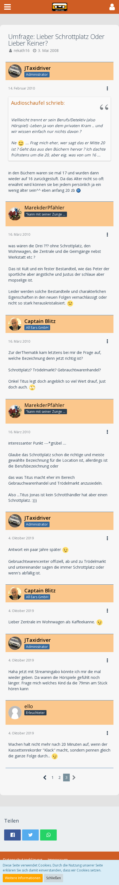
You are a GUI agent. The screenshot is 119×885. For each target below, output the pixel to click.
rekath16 (22, 50)
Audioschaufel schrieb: (38, 102)
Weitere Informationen (22, 878)
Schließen (53, 878)
